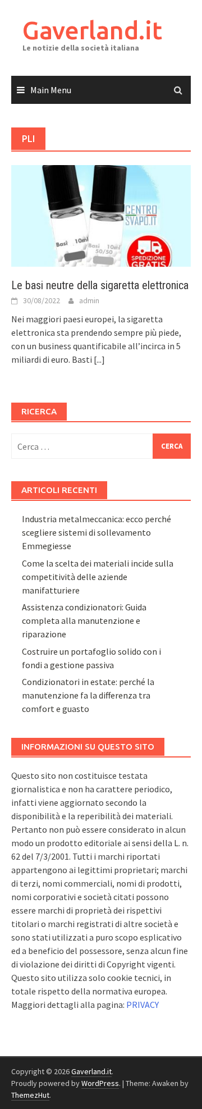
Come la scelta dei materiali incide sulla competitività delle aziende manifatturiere (97, 577)
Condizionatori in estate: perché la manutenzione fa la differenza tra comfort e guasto (88, 695)
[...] (99, 359)
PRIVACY (142, 1004)
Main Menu (50, 89)
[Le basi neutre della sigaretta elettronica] (101, 215)
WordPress (100, 1083)
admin (89, 300)
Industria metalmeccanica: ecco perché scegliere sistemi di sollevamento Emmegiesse (96, 532)
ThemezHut (30, 1095)
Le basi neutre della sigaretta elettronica (100, 285)
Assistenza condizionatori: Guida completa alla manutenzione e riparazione (84, 620)
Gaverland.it (92, 30)
